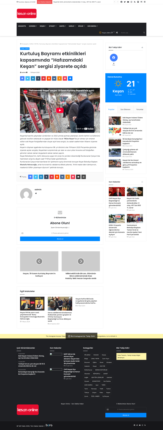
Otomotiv (87, 373)
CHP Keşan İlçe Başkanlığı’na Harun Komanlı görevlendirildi (115, 202)
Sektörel (109, 377)
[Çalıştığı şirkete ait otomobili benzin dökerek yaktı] (115, 152)
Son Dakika (91, 26)
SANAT (105, 373)
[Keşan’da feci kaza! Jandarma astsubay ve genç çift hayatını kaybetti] (115, 163)
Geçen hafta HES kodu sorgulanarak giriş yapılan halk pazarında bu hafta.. (86, 301)
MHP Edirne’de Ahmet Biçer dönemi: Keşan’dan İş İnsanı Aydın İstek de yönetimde (72, 359)
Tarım (86, 389)
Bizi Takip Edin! (123, 348)
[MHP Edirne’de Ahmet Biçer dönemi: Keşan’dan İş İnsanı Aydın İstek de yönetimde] (56, 357)
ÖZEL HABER (95, 396)
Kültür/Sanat (88, 370)
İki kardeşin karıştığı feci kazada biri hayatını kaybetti (132, 141)
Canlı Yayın (105, 358)
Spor (97, 385)
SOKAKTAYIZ (96, 381)
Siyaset (52, 26)
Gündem (32, 26)
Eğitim (95, 362)
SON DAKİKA (88, 385)
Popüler (111, 109)
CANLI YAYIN (33, 44)
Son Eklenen (125, 109)
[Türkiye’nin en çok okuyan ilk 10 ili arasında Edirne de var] (115, 131)
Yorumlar (139, 109)
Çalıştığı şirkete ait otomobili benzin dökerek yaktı (130, 151)
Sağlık (71, 26)
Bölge (80, 26)
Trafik (101, 389)
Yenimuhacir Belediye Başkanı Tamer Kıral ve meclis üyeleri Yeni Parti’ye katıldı (134, 230)
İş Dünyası (106, 396)
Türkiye (86, 392)
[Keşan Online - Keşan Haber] (27, 13)
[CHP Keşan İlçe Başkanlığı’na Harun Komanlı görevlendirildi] (117, 191)
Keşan (42, 26)
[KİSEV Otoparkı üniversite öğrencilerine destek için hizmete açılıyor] (117, 218)
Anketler (96, 355)
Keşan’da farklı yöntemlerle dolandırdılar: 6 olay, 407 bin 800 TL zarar (77, 2)
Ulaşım (94, 392)
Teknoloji (94, 389)
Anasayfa (22, 26)
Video (101, 392)
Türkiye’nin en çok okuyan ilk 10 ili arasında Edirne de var (132, 130)
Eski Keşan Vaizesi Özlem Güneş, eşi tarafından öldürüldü (133, 120)
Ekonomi (87, 362)
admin (24, 72)
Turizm (108, 389)
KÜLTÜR (102, 366)
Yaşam (108, 392)
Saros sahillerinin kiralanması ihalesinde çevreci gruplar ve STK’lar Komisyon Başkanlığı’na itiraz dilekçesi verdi (60, 317)
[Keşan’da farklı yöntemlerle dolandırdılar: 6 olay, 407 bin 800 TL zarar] (135, 191)
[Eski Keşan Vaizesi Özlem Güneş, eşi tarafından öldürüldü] (115, 121)
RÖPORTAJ (96, 373)
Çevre (86, 396)
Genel (101, 362)
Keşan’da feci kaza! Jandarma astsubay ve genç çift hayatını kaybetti (132, 163)
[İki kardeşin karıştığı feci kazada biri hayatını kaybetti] (115, 142)
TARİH (103, 385)
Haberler (87, 366)
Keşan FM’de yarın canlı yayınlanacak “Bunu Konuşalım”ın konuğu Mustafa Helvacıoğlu (32, 315)
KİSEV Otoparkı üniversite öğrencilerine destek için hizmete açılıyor (117, 230)
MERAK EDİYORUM (101, 370)
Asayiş (61, 26)
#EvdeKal (87, 355)
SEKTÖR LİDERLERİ (97, 377)
